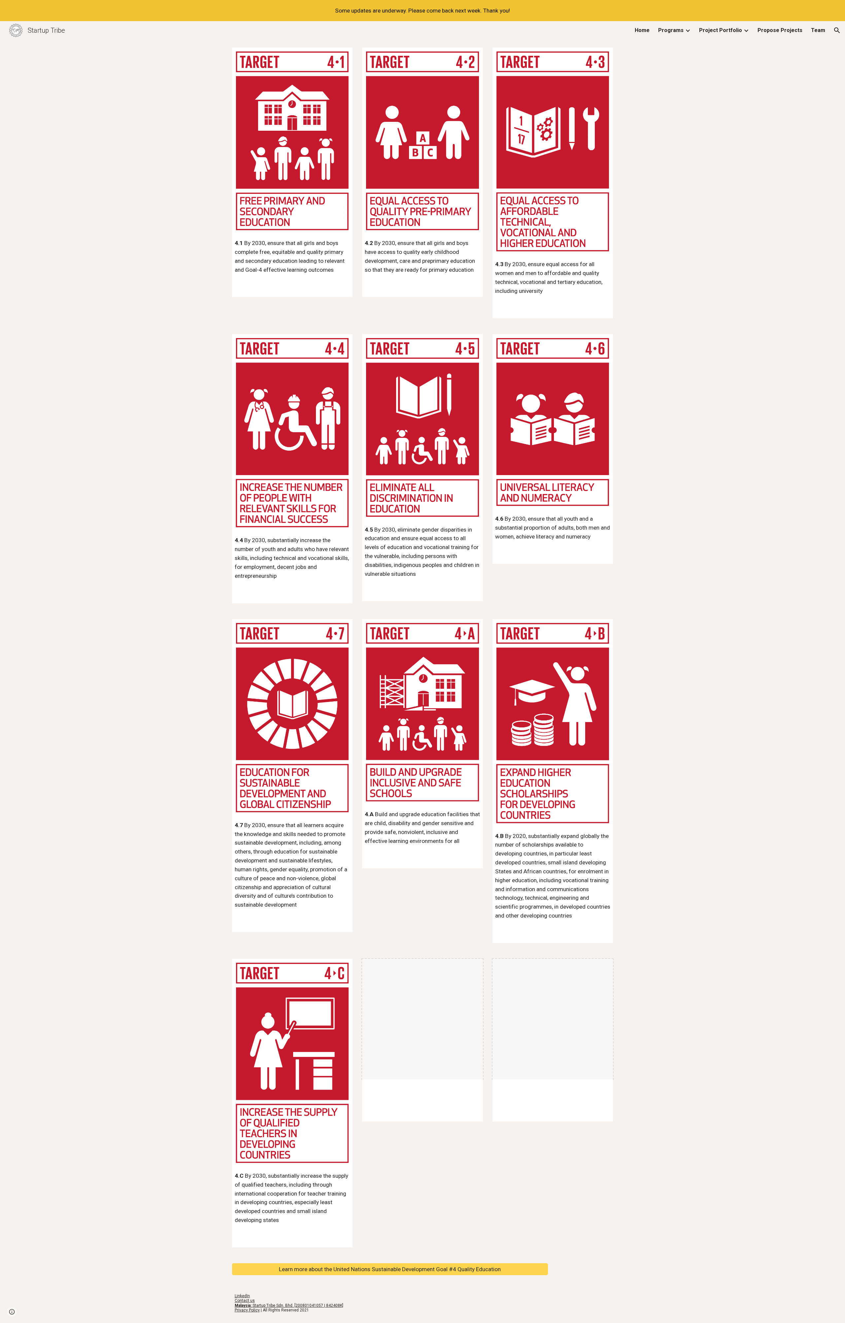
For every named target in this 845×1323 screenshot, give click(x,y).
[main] (292, 256)
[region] (422, 10)
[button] (837, 30)
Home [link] (642, 30)
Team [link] (818, 30)
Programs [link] (671, 30)
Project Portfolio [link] (720, 30)
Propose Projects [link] (780, 30)
